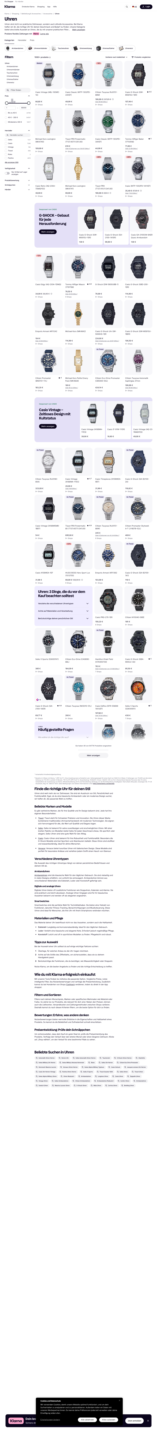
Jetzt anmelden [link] (134, 1421)
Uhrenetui (10, 83)
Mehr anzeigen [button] (93, 755)
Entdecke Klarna (28, 7)
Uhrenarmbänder (13, 70)
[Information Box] (50, 57)
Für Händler (19, 2)
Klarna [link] (7, 14)
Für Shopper (9, 2)
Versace (41, 848)
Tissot (40, 818)
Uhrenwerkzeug (13, 76)
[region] (79, 1412)
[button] (134, 6)
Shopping (41, 7)
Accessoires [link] (47, 14)
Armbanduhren (12, 66)
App (48, 7)
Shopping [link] (15, 14)
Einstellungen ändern (50, 1420)
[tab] (9, 40)
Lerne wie (44, 34)
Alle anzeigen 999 (11, 162)
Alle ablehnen (87, 1420)
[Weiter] (147, 225)
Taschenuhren (12, 73)
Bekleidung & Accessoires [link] (31, 14)
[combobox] (116, 57)
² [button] (77, 148)
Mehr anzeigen (78, 29)
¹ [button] (101, 102)
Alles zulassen (108, 1420)
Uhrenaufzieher (12, 79)
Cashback (70, 984)
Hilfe (55, 7)
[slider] (6, 103)
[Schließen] (119, 1400)
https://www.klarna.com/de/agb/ (103, 783)
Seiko (40, 828)
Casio (40, 838)
